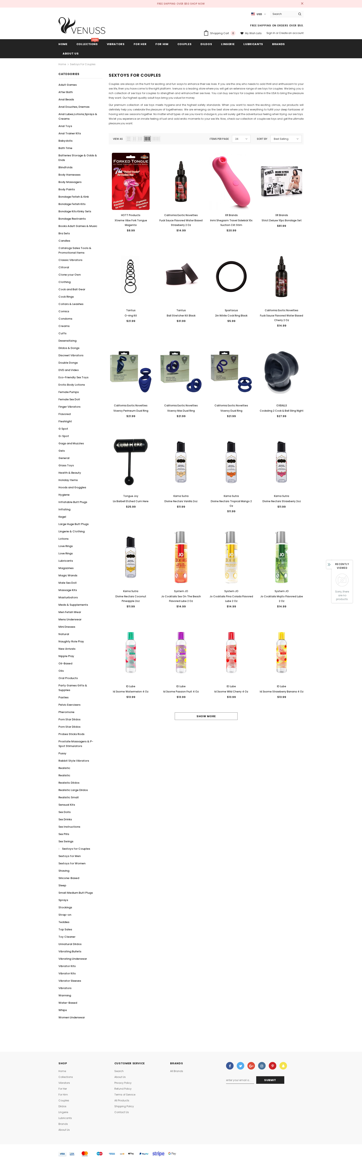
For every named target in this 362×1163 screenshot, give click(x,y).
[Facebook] (230, 1066)
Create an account (291, 33)
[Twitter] (240, 1066)
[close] (302, 4)
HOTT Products (130, 215)
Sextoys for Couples (83, 64)
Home (62, 64)
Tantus (131, 310)
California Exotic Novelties (181, 215)
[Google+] (251, 1066)
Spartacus (231, 310)
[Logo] (82, 26)
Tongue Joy (130, 496)
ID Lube (130, 686)
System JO (181, 591)
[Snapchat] (283, 1066)
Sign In (271, 33)
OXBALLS (281, 405)
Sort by (262, 139)
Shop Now (197, 3)
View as (118, 139)
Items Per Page (219, 139)
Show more (206, 716)
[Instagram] (262, 1066)
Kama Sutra (181, 496)
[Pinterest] (272, 1066)
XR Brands (231, 215)
